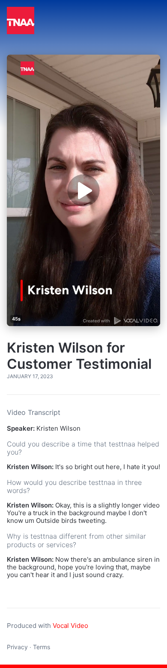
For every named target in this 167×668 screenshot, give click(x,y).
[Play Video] (83, 191)
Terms (41, 646)
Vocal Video (70, 625)
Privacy (17, 646)
